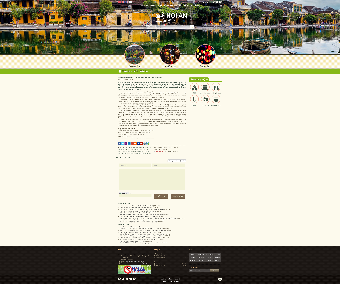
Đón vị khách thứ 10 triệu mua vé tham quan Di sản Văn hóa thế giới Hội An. (142, 230)
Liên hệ (196, 6)
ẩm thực (217, 260)
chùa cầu (209, 257)
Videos (160, 6)
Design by (171, 281)
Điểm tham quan (205, 93)
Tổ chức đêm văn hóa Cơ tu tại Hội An (131, 227)
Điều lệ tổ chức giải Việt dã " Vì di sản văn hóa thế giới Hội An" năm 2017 (141, 214)
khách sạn (192, 260)
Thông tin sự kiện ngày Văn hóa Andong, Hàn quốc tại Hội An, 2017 (139, 220)
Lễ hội (194, 93)
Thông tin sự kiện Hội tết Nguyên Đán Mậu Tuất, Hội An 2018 (138, 211)
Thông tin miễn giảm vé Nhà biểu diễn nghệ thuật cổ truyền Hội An (140, 216)
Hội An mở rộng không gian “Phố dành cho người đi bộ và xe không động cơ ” (142, 234)
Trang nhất (145, 6)
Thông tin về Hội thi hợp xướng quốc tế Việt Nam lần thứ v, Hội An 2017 (141, 229)
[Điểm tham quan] (205, 88)
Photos (153, 6)
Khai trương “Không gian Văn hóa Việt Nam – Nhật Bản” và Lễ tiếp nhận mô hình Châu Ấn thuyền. (149, 218)
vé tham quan (209, 254)
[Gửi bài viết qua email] (141, 143)
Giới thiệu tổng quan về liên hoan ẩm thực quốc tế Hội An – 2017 (139, 239)
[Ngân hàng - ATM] (216, 100)
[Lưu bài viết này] (147, 143)
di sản (209, 260)
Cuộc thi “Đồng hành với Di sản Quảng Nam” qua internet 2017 (138, 232)
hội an (192, 254)
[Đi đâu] (194, 100)
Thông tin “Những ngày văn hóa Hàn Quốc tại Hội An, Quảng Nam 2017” (141, 237)
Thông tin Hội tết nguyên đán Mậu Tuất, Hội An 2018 (135, 207)
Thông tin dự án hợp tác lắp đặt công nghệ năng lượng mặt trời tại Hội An (142, 209)
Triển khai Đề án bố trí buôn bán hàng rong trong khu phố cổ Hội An (140, 243)
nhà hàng (201, 260)
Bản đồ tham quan (170, 6)
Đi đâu (194, 105)
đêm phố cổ (201, 257)
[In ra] (144, 143)
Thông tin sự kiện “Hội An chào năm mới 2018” (133, 213)
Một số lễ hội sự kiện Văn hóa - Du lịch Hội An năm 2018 (136, 206)
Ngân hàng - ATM (216, 105)
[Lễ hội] (194, 88)
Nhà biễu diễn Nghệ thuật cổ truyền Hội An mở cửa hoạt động (138, 222)
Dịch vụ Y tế (205, 105)
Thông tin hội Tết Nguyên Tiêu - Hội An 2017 (133, 241)
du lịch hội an (201, 254)
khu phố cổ (217, 254)
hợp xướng (217, 257)
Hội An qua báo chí (185, 6)
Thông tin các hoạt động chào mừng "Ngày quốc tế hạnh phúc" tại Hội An (141, 236)
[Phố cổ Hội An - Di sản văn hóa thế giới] (170, 17)
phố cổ (193, 257)
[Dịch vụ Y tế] (205, 100)
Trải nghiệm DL (216, 93)
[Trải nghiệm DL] (216, 88)
